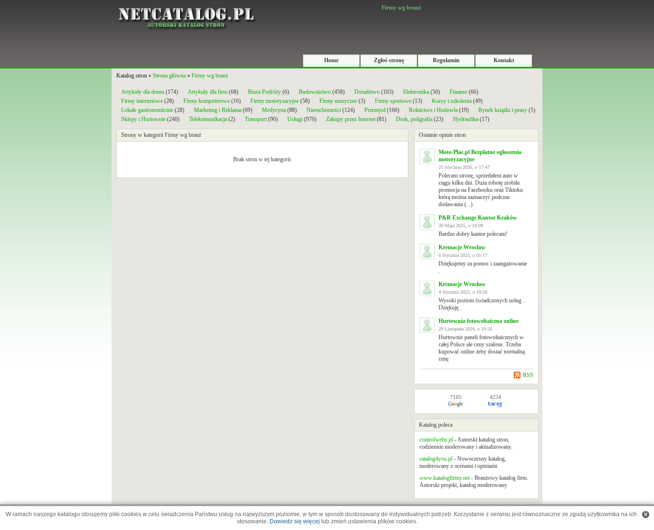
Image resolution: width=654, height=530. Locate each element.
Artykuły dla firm (207, 91)
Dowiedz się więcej (295, 521)
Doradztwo (367, 91)
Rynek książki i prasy (502, 110)
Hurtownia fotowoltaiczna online (479, 321)
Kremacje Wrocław (462, 247)
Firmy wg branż (210, 75)
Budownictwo (315, 91)
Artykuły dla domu (142, 91)
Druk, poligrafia (414, 119)
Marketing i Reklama (217, 110)
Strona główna (169, 75)
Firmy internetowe (142, 101)
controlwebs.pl (436, 439)
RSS (528, 375)
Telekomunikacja (208, 119)
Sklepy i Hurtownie (143, 119)
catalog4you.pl (435, 458)
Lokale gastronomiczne (147, 110)
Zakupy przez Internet (350, 119)
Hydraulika (465, 119)
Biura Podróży (264, 91)
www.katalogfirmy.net (444, 478)
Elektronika (416, 91)
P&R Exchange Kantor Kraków (478, 217)
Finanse (458, 91)
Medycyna (274, 110)
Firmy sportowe (393, 101)
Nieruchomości (323, 110)
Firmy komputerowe (206, 101)
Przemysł (374, 110)
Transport (256, 119)
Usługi (295, 119)
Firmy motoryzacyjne (274, 101)
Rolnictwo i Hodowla (433, 110)
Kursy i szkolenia (452, 101)
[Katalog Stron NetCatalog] (186, 3)
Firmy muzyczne (338, 101)
